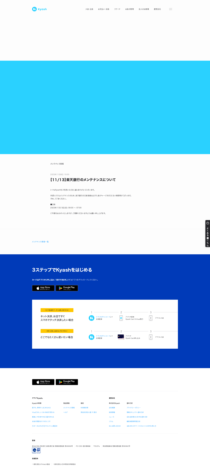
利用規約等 (84, 407)
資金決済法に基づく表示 (89, 412)
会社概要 (112, 407)
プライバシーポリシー (134, 407)
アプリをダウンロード (103, 317)
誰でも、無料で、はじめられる (41, 407)
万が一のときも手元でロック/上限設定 (44, 426)
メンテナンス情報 (69, 407)
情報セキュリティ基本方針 (135, 412)
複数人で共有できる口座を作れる (43, 417)
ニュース (111, 417)
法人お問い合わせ (115, 426)
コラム (111, 421)
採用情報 (112, 412)
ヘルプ (65, 412)
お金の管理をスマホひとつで (41, 421)
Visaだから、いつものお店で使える (43, 412)
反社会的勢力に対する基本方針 (137, 417)
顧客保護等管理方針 (133, 421)
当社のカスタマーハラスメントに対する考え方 (141, 426)
